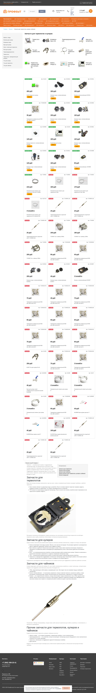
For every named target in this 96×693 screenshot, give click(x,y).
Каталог (72, 672)
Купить (29, 96)
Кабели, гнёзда (7, 37)
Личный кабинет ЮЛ (8, 3)
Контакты (51, 668)
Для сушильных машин (67, 23)
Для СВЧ (74, 21)
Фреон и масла (7, 25)
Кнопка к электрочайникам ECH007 (82, 280)
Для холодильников (54, 18)
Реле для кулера (7, 49)
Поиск (50, 662)
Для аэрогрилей (70, 25)
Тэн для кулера (7, 60)
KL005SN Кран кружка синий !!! (34, 434)
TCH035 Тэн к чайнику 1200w (81, 236)
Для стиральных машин (20, 18)
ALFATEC (61, 672)
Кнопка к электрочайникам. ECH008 (82, 166)
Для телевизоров (65, 21)
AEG (60, 666)
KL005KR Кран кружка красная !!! (81, 412)
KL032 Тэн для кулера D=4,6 (33, 367)
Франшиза (82, 666)
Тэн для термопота (8, 63)
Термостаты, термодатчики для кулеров (11, 57)
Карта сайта (52, 666)
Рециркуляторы (80, 25)
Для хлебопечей (38, 23)
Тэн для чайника (7, 65)
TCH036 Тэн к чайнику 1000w (33, 258)
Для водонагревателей (29, 21)
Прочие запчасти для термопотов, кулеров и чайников (72, 473)
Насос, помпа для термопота (10, 47)
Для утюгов (61, 25)
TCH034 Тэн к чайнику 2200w (57, 236)
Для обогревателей (29, 25)
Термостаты (6, 54)
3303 (60, 662)
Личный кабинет (73, 670)
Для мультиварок (80, 23)
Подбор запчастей (36, 2)
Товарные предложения (73, 663)
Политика (51, 664)
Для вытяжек (89, 25)
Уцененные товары (51, 25)
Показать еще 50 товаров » (32, 463)
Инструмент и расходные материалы (80, 18)
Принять (66, 688)
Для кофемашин (40, 25)
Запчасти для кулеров (64, 470)
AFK (60, 668)
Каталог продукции (63, 475)
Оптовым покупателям (85, 668)
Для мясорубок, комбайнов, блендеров (13, 21)
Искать (42, 11)
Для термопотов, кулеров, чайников (12, 23)
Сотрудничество (24, 2)
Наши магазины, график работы (11, 2)
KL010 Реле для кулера (55, 143)
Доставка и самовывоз (85, 662)
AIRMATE (61, 670)
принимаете (58, 688)
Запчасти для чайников (64, 472)
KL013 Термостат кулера (32, 95)
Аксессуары (40, 21)
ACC (60, 664)
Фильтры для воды (17, 25)
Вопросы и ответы (72, 675)
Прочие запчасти (32, 18)
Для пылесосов (65, 18)
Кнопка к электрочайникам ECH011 (82, 95)
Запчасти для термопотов (65, 468)
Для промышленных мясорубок (52, 23)
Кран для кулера (7, 44)
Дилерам (82, 664)
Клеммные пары (7, 42)
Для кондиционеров (27, 23)
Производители (7, 18)
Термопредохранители (9, 52)
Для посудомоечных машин (52, 21)
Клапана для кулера (8, 39)
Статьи (71, 666)
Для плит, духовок (43, 18)
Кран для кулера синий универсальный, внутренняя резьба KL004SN (35, 391)
